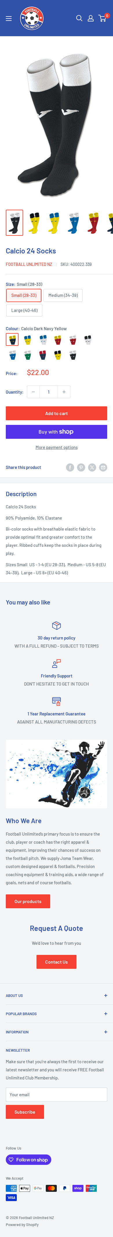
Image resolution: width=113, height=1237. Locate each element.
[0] (102, 18)
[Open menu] (9, 18)
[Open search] (79, 18)
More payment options (57, 447)
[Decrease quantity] (33, 392)
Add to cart (56, 413)
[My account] (91, 18)
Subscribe (24, 1111)
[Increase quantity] (64, 392)
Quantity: (14, 391)
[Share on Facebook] (70, 467)
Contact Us (56, 961)
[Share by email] (103, 467)
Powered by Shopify (22, 1224)
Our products (27, 901)
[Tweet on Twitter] (92, 467)
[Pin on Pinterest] (81, 467)
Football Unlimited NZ (29, 264)
